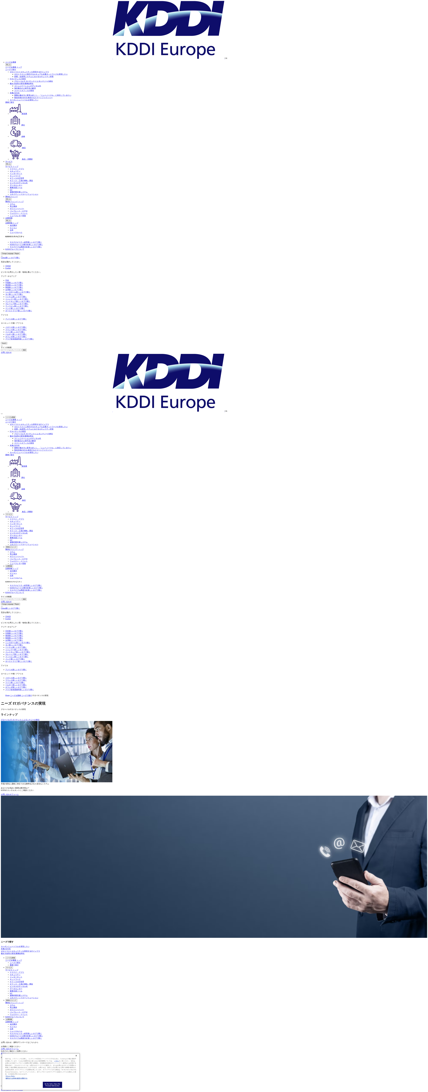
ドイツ (15, 332)
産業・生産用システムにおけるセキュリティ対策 (34, 76)
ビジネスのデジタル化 (19, 183)
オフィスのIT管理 (17, 178)
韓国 (14, 287)
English (8, 268)
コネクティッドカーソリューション (24, 194)
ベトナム (16, 297)
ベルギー (16, 334)
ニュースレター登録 (18, 216)
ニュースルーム (16, 232)
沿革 (11, 230)
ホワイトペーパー (17, 209)
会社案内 (13, 225)
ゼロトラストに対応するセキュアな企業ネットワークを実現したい (41, 74)
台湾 (14, 290)
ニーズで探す (10, 69)
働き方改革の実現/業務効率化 (21, 84)
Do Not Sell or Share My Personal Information (52, 1085)
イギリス (16, 327)
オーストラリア (18, 311)
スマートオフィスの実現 (24, 91)
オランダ (16, 337)
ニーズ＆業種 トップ (13, 67)
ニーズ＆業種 (10, 62)
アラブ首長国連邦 (19, 339)
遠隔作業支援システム (19, 192)
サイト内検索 (6, 347)
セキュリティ (15, 171)
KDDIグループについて (14, 249)
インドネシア (17, 301)
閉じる (8, 65)
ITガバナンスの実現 (18, 79)
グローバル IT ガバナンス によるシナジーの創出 (33, 81)
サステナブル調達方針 (26, 247)
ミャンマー (17, 299)
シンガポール (17, 292)
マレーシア (17, 304)
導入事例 (13, 206)
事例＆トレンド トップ (14, 202)
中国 (14, 283)
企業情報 (8, 218)
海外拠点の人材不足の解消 (25, 88)
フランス (16, 330)
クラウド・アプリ (17, 169)
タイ (14, 294)
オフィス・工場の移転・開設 (21, 180)
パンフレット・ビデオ (19, 211)
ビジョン (13, 228)
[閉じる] (76, 1055)
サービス (8, 161)
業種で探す (9, 102)
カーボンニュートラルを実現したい (24, 100)
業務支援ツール (16, 188)
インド (15, 308)
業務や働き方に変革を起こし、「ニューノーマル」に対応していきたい (42, 95)
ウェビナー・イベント (19, 213)
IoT (11, 190)
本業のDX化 (15, 93)
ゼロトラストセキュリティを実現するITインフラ (29, 72)
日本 (7, 280)
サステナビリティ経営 (26, 242)
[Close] (2, 256)
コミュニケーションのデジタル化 (27, 86)
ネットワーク (15, 176)
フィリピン (17, 306)
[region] (41, 1071)
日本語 (8, 266)
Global (10, 258)
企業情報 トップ (11, 223)
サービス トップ (11, 166)
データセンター (16, 185)
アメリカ (16, 319)
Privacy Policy (10, 1076)
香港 (14, 285)
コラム (12, 204)
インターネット (16, 173)
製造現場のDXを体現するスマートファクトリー (33, 98)
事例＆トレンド (11, 197)
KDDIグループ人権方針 (26, 244)
